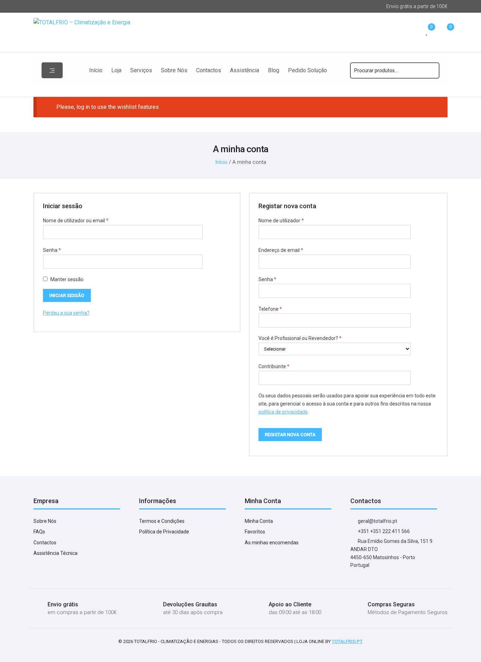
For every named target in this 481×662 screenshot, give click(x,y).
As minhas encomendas (272, 542)
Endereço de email (293, 250)
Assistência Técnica (55, 553)
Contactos (208, 70)
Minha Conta (259, 521)
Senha (64, 250)
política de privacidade (283, 412)
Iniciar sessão (66, 295)
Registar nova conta (290, 434)
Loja (116, 70)
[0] (427, 32)
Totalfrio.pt (347, 641)
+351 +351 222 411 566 (383, 531)
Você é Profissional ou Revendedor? (300, 338)
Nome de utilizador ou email (88, 220)
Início (95, 70)
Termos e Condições (162, 521)
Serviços (141, 70)
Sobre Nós (174, 70)
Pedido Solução (307, 70)
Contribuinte (273, 366)
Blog (273, 70)
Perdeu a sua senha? (66, 313)
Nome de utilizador (293, 220)
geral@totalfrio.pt (377, 521)
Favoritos (255, 531)
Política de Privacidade (164, 531)
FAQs (39, 531)
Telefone (270, 309)
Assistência (244, 70)
